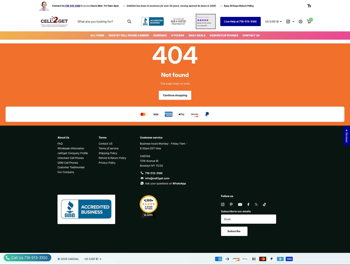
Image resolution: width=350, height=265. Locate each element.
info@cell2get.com (157, 178)
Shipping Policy (108, 153)
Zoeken (129, 21)
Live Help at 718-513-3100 (240, 21)
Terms (103, 137)
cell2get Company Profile (73, 153)
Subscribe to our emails (236, 211)
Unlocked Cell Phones (71, 157)
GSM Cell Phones (68, 162)
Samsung (160, 35)
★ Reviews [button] (346, 135)
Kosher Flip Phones (224, 35)
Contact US (251, 35)
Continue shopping (175, 95)
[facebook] (248, 204)
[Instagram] (222, 204)
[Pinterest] (231, 204)
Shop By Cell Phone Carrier (129, 35)
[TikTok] (264, 204)
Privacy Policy (107, 162)
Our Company (66, 172)
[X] (256, 204)
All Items (97, 35)
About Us (63, 137)
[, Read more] (290, 21)
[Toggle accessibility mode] (309, 6)
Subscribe (234, 231)
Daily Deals (197, 35)
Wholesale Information (71, 148)
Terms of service (109, 148)
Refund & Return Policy (112, 157)
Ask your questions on (165, 183)
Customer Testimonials (71, 167)
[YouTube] (240, 204)
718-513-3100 (153, 173)
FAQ (60, 143)
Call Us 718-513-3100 (29, 257)
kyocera (177, 35)
